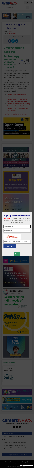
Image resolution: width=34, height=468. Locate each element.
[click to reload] (12, 236)
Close (17, 254)
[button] (33, 2)
